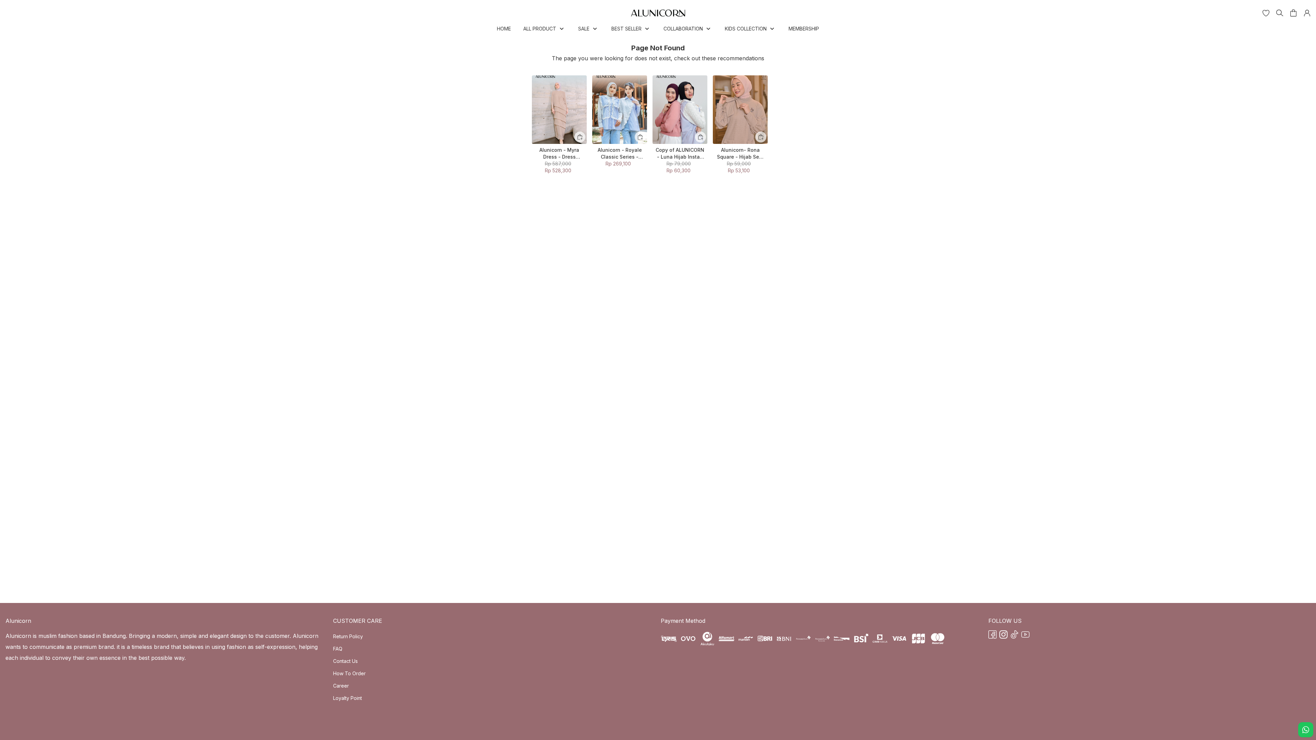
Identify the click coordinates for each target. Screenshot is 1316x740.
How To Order (349, 673)
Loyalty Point (347, 698)
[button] (1266, 13)
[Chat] (1305, 729)
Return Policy (348, 636)
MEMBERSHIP (804, 29)
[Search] (1280, 13)
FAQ (337, 649)
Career (341, 686)
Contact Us (345, 661)
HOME (504, 29)
